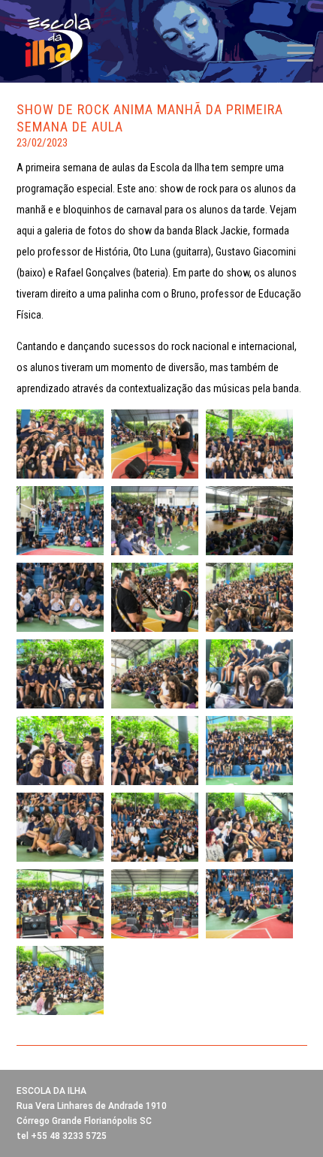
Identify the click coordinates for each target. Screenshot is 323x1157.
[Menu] (292, 53)
